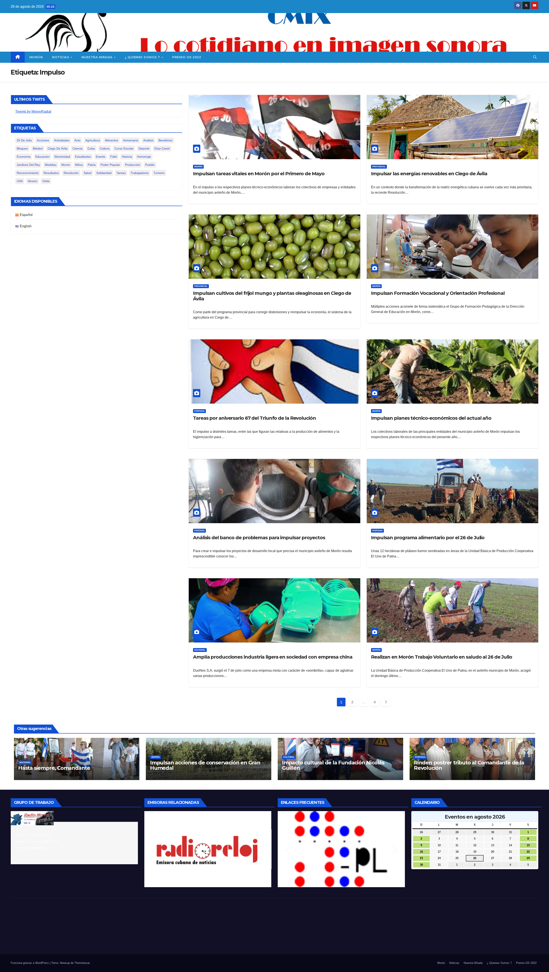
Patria (92, 164)
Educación (42, 156)
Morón (36, 57)
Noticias (61, 57)
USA (20, 181)
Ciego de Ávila (58, 148)
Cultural (288, 757)
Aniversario (130, 140)
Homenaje (144, 156)
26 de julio (24, 140)
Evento (100, 156)
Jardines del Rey (28, 164)
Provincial (379, 166)
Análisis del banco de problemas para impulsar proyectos (259, 538)
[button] (535, 57)
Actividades (61, 140)
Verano (32, 181)
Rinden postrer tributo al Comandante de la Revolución (469, 765)
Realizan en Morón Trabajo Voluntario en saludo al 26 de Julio (441, 657)
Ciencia (77, 148)
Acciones (43, 140)
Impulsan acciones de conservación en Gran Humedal (205, 765)
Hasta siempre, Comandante (54, 768)
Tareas (121, 173)
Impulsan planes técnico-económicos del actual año (431, 418)
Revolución (71, 173)
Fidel (113, 156)
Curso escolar (124, 148)
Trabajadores (140, 173)
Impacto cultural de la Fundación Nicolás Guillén (333, 765)
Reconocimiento (28, 173)
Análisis (148, 140)
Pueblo (150, 164)
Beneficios (165, 140)
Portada (199, 411)
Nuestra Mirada (97, 57)
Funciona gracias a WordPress (30, 963)
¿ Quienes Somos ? (143, 57)
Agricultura (92, 140)
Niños (79, 164)
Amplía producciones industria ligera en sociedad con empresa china (272, 657)
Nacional (199, 650)
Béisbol (38, 148)
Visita (46, 181)
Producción (132, 164)
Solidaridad (104, 173)
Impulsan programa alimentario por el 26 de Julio (427, 538)
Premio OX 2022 (186, 57)
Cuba (91, 148)
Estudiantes (83, 156)
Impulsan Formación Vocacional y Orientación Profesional (438, 293)
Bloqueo (22, 148)
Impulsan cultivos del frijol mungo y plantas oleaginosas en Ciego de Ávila (272, 296)
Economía (23, 156)
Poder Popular (110, 164)
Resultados (51, 173)
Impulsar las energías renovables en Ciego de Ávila (429, 174)
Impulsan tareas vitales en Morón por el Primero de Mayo (258, 174)
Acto (77, 140)
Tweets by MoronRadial (33, 111)
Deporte (144, 148)
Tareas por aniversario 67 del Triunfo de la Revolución (254, 418)
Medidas (50, 164)
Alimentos (111, 140)
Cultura (105, 148)
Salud (87, 173)
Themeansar (82, 963)
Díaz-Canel (162, 148)
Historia (127, 156)
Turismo (159, 173)
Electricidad (62, 156)
